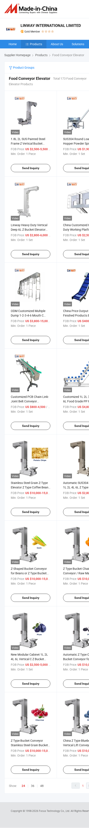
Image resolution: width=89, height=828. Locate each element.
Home (13, 44)
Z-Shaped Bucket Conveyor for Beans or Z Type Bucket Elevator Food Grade (29, 573)
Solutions (78, 44)
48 (42, 786)
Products (36, 44)
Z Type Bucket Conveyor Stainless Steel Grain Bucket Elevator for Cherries (29, 745)
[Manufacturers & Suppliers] (31, 8)
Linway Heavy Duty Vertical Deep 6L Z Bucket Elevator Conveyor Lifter (29, 229)
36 (32, 786)
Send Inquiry (30, 168)
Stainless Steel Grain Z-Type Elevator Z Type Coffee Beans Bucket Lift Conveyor (30, 487)
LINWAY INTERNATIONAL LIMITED (51, 25)
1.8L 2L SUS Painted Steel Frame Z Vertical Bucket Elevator (28, 143)
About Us (57, 44)
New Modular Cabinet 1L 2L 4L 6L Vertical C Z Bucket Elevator (29, 659)
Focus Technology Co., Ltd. (55, 811)
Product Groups (23, 67)
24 (23, 786)
